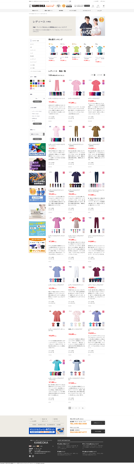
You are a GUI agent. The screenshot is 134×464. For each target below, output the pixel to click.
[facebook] (30, 456)
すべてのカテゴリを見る (36, 71)
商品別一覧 (34, 13)
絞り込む (37, 101)
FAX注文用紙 (87, 5)
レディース (45, 13)
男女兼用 (32, 56)
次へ (83, 408)
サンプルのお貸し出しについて (91, 443)
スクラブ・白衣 (39, 13)
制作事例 (61, 10)
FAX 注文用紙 (98, 431)
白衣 (31, 47)
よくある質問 (96, 1)
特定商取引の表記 (42, 424)
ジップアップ (33, 59)
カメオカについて (87, 10)
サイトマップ (57, 421)
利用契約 (34, 424)
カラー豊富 (32, 68)
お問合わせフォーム (98, 422)
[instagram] (33, 456)
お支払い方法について (64, 443)
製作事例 (56, 419)
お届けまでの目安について (90, 451)
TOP (30, 13)
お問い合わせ (102, 1)
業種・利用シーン (49, 10)
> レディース (32, 50)
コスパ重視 (32, 65)
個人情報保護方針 (51, 424)
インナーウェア (33, 62)
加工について (45, 421)
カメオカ (34, 463)
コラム (98, 10)
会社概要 (59, 424)
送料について (62, 451)
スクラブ (32, 44)
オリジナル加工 (73, 10)
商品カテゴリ (35, 10)
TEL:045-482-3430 (78, 424)
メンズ (31, 53)
